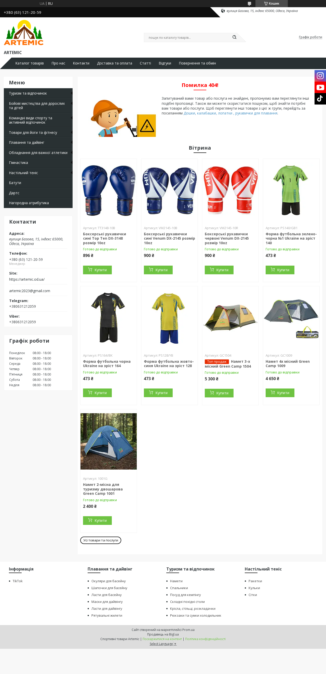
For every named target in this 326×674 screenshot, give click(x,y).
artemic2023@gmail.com (29, 291)
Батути (15, 182)
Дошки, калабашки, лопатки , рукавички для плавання (230, 113)
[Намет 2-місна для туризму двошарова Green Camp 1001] (108, 441)
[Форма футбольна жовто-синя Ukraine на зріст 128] (169, 318)
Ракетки (255, 581)
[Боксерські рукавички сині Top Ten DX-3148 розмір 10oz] (108, 191)
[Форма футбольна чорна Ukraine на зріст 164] (108, 318)
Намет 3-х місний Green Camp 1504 (228, 364)
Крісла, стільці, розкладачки (192, 608)
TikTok (18, 581)
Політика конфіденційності (205, 639)
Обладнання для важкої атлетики (38, 152)
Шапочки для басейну (109, 588)
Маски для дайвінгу (107, 601)
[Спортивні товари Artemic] (24, 32)
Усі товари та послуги (100, 540)
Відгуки (165, 63)
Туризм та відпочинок (28, 93)
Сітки (253, 594)
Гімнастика (18, 162)
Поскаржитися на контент (162, 639)
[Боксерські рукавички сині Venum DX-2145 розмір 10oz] (169, 191)
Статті (145, 63)
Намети (176, 581)
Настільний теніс (23, 172)
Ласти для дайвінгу (106, 608)
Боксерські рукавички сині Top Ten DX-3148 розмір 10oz (104, 238)
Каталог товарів (29, 63)
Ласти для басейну (106, 594)
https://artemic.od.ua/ (27, 279)
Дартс (14, 192)
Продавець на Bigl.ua (163, 634)
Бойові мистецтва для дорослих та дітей (37, 105)
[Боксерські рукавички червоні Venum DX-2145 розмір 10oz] (230, 191)
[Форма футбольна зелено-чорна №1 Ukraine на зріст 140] (291, 191)
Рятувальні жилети (106, 615)
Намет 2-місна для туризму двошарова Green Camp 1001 (103, 489)
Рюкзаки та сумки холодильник (195, 615)
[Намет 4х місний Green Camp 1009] (291, 318)
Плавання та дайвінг (26, 142)
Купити (100, 269)
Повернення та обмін (197, 63)
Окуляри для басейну (108, 581)
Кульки (254, 588)
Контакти (81, 63)
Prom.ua (188, 630)
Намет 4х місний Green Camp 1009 (288, 363)
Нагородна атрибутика (29, 202)
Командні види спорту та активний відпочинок (30, 120)
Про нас (58, 63)
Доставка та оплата (114, 63)
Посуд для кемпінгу (185, 594)
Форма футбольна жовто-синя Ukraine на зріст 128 (169, 363)
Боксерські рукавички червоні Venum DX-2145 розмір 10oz (227, 238)
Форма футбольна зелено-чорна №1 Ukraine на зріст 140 (291, 238)
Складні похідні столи (187, 601)
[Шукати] (234, 37)
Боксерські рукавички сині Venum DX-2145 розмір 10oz (169, 238)
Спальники (179, 588)
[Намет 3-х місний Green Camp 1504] (230, 318)
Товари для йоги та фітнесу (33, 132)
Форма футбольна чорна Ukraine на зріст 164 (107, 363)
